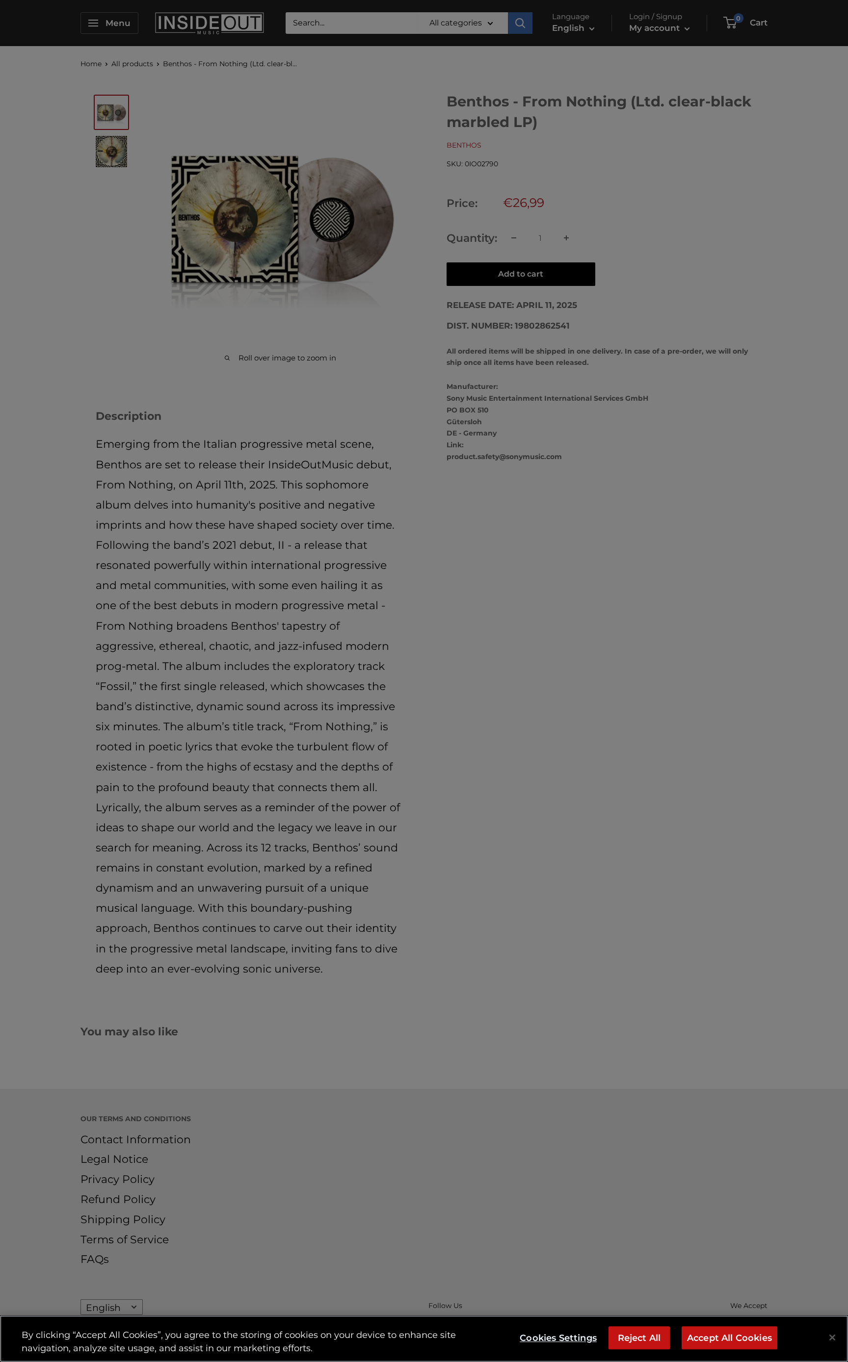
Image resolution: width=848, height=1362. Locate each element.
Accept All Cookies (729, 1338)
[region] (424, 1338)
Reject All (639, 1338)
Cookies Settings (558, 1338)
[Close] (832, 1337)
